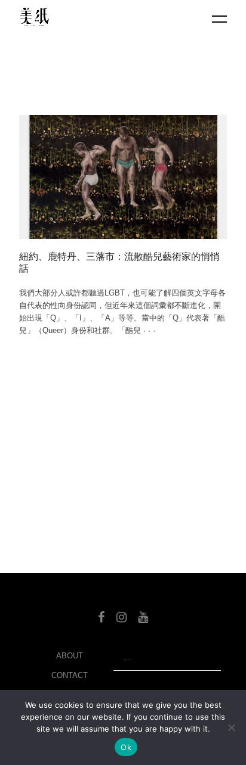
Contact (69, 675)
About (69, 655)
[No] (231, 727)
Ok (126, 747)
